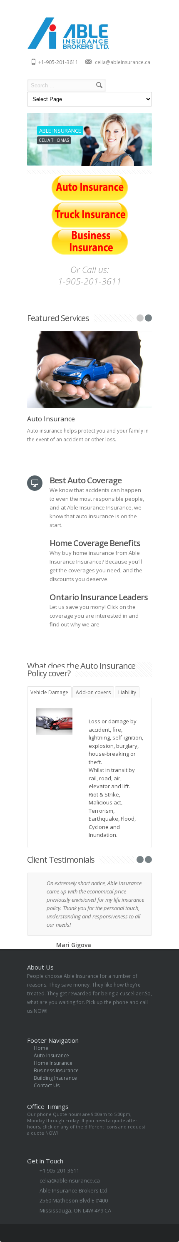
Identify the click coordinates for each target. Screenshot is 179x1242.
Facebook (89, 1233)
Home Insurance (53, 1062)
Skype (118, 1233)
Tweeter (132, 1233)
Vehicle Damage (49, 692)
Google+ (103, 1233)
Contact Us (47, 1085)
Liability (127, 692)
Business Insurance (56, 1070)
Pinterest (147, 1233)
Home (41, 1047)
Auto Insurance (51, 418)
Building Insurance (55, 1077)
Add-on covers (93, 692)
